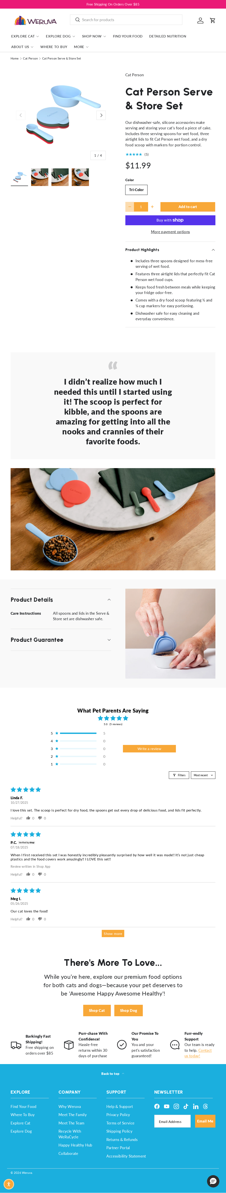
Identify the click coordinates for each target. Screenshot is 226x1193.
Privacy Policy (118, 1114)
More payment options (170, 231)
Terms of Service (120, 1123)
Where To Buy (53, 47)
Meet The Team (71, 1123)
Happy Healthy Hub (75, 1145)
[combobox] (126, 20)
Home (15, 58)
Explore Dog (21, 1131)
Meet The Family (72, 1114)
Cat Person (30, 58)
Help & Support (119, 1106)
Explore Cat (20, 1123)
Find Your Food (128, 36)
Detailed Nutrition (167, 36)
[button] (213, 20)
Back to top (110, 1074)
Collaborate (68, 1153)
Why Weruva (69, 1106)
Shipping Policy (119, 1131)
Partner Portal (118, 1147)
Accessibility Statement (126, 1156)
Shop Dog (128, 1010)
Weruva (27, 1172)
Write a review (149, 748)
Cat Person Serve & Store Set (61, 58)
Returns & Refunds (122, 1139)
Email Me (205, 1121)
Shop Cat (97, 1010)
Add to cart (188, 207)
